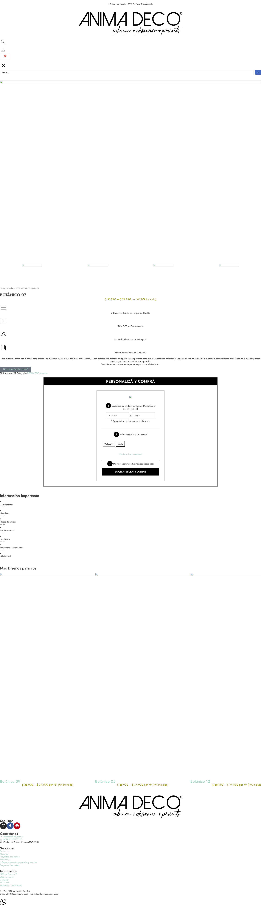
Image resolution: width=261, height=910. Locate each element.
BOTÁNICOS (21, 288)
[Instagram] (3, 825)
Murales (10, 288)
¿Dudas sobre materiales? (130, 454)
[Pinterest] (17, 825)
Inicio (2, 288)
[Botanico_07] (130, 169)
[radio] (109, 443)
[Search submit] (258, 72)
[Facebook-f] (10, 825)
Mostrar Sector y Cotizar (130, 471)
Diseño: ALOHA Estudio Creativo (15, 891)
